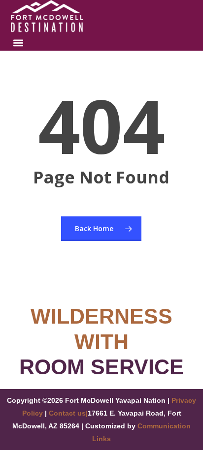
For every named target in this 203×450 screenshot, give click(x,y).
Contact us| (68, 413)
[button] (18, 42)
